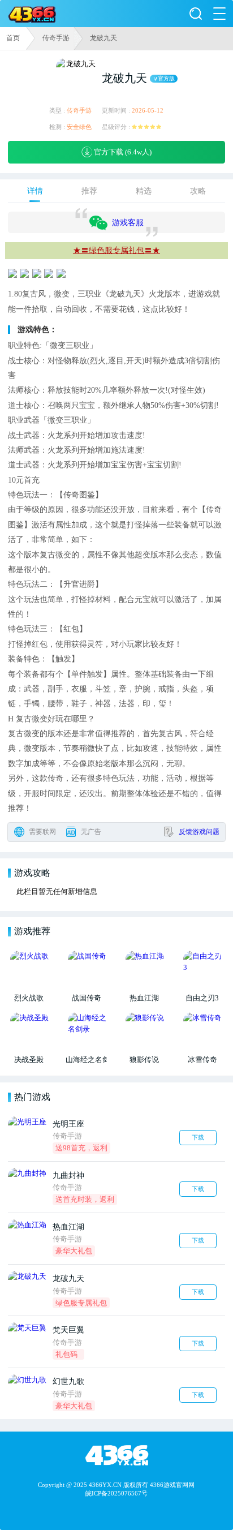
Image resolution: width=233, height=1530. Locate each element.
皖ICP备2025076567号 (116, 1493)
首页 (13, 38)
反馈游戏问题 (199, 832)
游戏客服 (128, 222)
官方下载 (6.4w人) (122, 152)
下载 (198, 1137)
